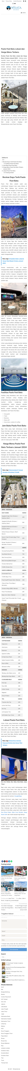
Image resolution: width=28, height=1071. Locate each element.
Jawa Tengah (4, 1009)
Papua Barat (4, 1036)
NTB (2, 1028)
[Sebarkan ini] (2, 861)
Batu (20, 898)
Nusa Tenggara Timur (7, 1033)
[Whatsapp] (11, 861)
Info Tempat (4, 999)
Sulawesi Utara (5, 1050)
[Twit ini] (5, 861)
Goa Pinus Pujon (6, 812)
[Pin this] (7, 861)
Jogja (2, 1014)
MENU (24, 12)
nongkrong (8, 900)
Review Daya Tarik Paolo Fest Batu (12, 161)
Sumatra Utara (5, 1055)
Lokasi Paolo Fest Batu (9, 171)
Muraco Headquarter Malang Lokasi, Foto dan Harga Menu (20, 893)
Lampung (3, 1023)
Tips (2, 1058)
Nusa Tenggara (5, 1031)
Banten (3, 994)
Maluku (3, 1026)
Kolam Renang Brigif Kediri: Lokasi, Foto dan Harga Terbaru (7, 878)
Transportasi (4, 1062)
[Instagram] (13, 3)
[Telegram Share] (9, 861)
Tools (2, 1060)
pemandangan (15, 900)
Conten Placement (6, 997)
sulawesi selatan (5, 1048)
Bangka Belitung (5, 992)
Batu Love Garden (17, 812)
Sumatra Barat (5, 1053)
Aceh (2, 987)
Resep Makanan (5, 1043)
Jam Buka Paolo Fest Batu (10, 165)
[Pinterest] (25, 1)
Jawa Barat (4, 1006)
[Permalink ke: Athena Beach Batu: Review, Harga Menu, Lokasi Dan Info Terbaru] (7, 886)
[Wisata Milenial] (14, 8)
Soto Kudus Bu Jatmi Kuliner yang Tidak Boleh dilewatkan (20, 878)
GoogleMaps (18, 796)
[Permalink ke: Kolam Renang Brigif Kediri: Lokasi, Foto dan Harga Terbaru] (7, 870)
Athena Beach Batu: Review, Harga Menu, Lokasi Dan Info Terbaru (6, 893)
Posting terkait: (10, 172)
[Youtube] (15, 3)
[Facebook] (24, 1)
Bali (2, 989)
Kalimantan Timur (5, 1021)
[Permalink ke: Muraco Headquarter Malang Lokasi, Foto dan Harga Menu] (20, 886)
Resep (2, 1038)
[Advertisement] (14, 29)
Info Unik (3, 1001)
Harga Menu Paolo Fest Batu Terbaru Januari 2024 (13, 168)
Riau (2, 1045)
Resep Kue (4, 1041)
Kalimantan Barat (5, 1016)
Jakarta (3, 1004)
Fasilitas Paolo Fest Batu (12, 163)
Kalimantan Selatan (6, 1018)
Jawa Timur (11, 898)
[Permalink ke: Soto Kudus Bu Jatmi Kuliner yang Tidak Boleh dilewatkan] (20, 870)
